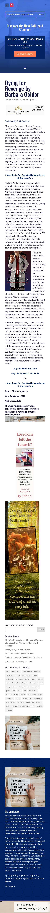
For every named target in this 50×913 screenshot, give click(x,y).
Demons (25, 683)
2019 (18, 671)
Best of (34, 675)
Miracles (22, 695)
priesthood (9, 698)
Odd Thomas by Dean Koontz (18, 661)
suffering (15, 706)
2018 (13, 671)
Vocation (39, 706)
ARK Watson (26, 675)
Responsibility (10, 702)
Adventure (9, 675)
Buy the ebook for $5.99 (25, 368)
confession (9, 679)
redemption (27, 698)
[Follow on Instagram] (11, 5)
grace (8, 691)
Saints (8, 706)
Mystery (34, 99)
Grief (13, 691)
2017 (7, 671)
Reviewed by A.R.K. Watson (17, 121)
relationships (37, 698)
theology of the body (27, 706)
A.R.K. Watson (12, 99)
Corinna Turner (30, 679)
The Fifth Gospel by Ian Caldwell (20, 653)
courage (40, 679)
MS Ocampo (32, 695)
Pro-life (18, 698)
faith (41, 683)
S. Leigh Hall (30, 702)
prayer (40, 695)
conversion (19, 679)
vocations (9, 710)
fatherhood (16, 687)
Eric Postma (34, 683)
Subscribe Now (25, 53)
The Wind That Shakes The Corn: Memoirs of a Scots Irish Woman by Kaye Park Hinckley (24, 643)
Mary (16, 695)
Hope (19, 691)
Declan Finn (16, 683)
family (8, 687)
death (8, 683)
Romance (20, 702)
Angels (17, 675)
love (25, 691)
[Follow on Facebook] (7, 5)
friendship (35, 687)
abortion (37, 671)
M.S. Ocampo (33, 691)
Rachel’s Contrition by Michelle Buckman (23, 657)
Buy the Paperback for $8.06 (25, 373)
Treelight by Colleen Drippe (17, 649)
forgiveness (26, 687)
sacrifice (39, 702)
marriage (9, 695)
